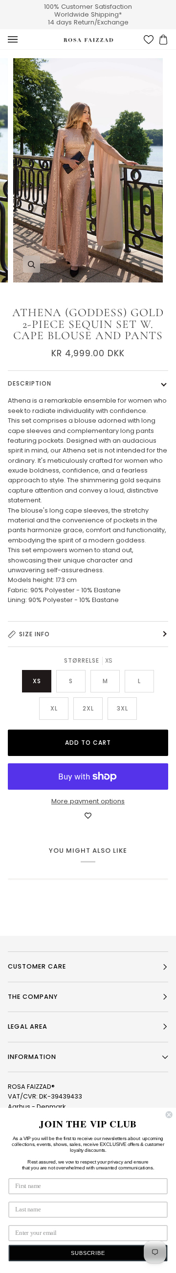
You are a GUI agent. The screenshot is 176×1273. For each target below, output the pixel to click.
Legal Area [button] (27, 1026)
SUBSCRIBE (88, 1253)
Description (29, 383)
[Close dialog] (169, 1115)
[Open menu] (22, 39)
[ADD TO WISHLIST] (88, 816)
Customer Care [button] (37, 966)
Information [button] (32, 1057)
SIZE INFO (34, 634)
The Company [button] (33, 997)
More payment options (88, 801)
